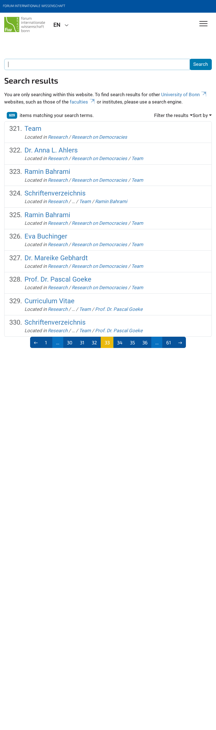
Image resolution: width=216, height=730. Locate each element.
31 (82, 342)
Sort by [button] (200, 115)
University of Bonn (180, 94)
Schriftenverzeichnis (55, 193)
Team (32, 128)
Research (58, 137)
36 (145, 342)
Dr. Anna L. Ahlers (51, 150)
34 (119, 342)
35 (132, 342)
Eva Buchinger (45, 236)
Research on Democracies (99, 137)
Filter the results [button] (171, 115)
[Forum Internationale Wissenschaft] (24, 24)
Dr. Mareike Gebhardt (56, 258)
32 (94, 342)
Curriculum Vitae (49, 301)
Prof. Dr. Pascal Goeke (57, 279)
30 (69, 342)
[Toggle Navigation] (203, 24)
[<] (36, 342)
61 (168, 342)
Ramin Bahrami (47, 172)
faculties (79, 102)
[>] (180, 342)
